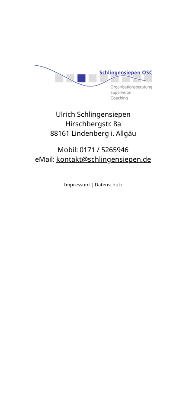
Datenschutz (108, 184)
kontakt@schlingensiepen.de (103, 159)
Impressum (77, 184)
